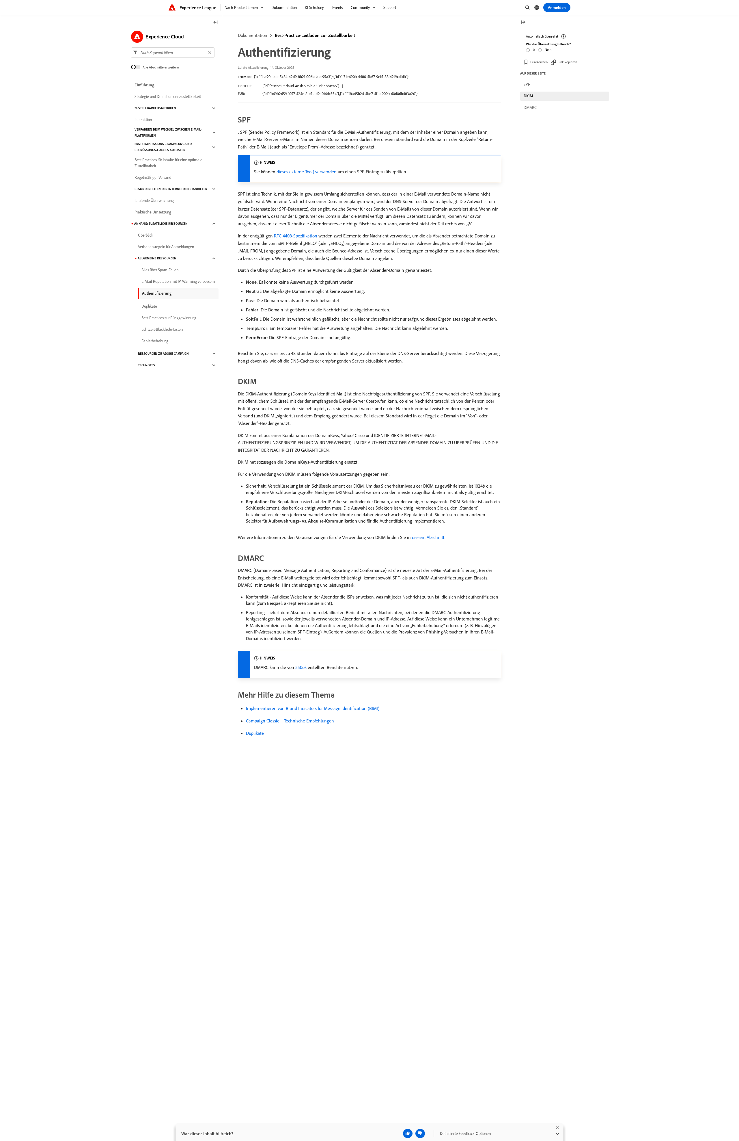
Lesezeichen (539, 62)
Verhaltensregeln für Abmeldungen (166, 246)
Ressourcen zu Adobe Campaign (163, 354)
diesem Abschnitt (428, 537)
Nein (548, 49)
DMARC (530, 107)
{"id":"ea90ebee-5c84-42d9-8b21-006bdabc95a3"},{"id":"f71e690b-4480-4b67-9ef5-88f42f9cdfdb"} (331, 76)
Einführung (144, 85)
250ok (301, 667)
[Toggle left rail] (215, 22)
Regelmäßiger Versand (153, 177)
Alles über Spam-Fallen (159, 269)
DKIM (528, 96)
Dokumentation (252, 35)
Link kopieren (567, 62)
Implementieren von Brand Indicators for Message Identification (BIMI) (312, 708)
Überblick (145, 235)
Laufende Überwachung (154, 200)
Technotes (146, 365)
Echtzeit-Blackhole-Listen (162, 329)
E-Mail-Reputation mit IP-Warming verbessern (178, 281)
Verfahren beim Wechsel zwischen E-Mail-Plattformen (168, 132)
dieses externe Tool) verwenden (307, 171)
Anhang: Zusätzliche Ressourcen (161, 224)
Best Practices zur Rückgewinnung (168, 317)
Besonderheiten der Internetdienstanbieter (171, 189)
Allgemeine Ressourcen (157, 258)
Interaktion (143, 119)
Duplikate (255, 733)
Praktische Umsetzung (153, 212)
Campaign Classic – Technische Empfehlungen (290, 721)
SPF (527, 84)
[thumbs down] (420, 1133)
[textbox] (172, 52)
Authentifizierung (156, 293)
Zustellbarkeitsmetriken (155, 108)
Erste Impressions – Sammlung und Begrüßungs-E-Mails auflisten (163, 147)
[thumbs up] (408, 1133)
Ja (534, 49)
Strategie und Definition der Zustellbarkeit (168, 96)
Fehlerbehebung (154, 340)
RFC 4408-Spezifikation (295, 236)
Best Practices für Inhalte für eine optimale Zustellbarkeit (168, 162)
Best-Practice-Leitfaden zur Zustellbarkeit (315, 35)
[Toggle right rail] (523, 22)
